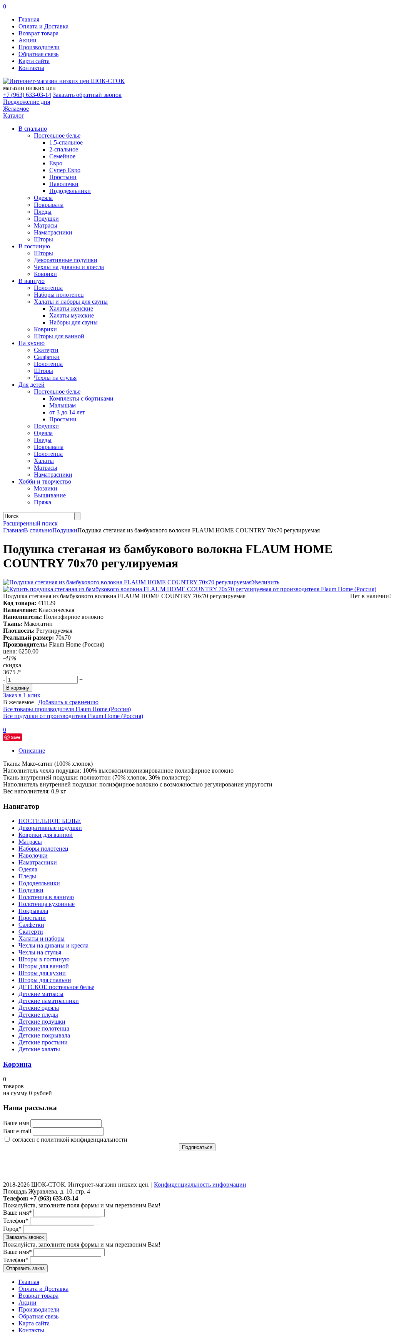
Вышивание (50, 495)
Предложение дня (26, 101)
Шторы (43, 239)
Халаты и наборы (41, 938)
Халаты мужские (71, 315)
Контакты (31, 68)
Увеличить (265, 582)
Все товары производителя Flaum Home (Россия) (67, 709)
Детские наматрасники (48, 1001)
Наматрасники (53, 232)
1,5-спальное (66, 142)
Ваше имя (16, 1123)
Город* (12, 1228)
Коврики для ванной (45, 834)
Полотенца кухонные (46, 904)
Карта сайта (34, 61)
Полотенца (48, 287)
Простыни (63, 177)
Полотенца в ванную (46, 897)
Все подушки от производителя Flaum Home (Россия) (73, 716)
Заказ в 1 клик (21, 695)
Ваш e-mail (17, 1131)
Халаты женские (71, 308)
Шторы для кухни (42, 973)
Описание (31, 750)
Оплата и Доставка (43, 26)
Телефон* (15, 1220)
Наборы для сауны (73, 322)
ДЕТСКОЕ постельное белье (56, 987)
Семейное (62, 156)
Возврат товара (38, 33)
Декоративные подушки (65, 260)
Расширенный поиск (30, 523)
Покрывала (48, 204)
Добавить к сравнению (68, 702)
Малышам (62, 405)
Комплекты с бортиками (81, 398)
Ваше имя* (17, 1212)
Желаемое (16, 108)
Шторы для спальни (44, 980)
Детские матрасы (40, 994)
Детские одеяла (38, 1007)
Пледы (43, 211)
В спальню (38, 530)
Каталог (13, 115)
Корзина (17, 1064)
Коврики (45, 274)
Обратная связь (38, 54)
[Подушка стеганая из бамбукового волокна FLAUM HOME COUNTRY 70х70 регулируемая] (127, 582)
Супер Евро (64, 170)
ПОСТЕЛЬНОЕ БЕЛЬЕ (49, 821)
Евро (55, 163)
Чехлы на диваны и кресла (69, 267)
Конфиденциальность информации (200, 1184)
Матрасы (45, 225)
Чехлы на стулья (55, 377)
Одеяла (43, 198)
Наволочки (63, 184)
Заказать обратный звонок (87, 94)
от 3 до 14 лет (67, 412)
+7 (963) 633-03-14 (27, 94)
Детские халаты (39, 1049)
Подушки (46, 218)
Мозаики (45, 488)
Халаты (44, 460)
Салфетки (47, 357)
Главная (28, 19)
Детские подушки (41, 1021)
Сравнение (21, 1169)
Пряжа (42, 502)
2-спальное (63, 149)
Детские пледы (38, 1014)
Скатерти (46, 350)
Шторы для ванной (59, 336)
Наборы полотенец (59, 294)
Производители (39, 47)
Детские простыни (43, 1042)
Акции (27, 40)
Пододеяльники (70, 191)
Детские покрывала (44, 1035)
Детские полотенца (43, 1028)
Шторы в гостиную (44, 959)
